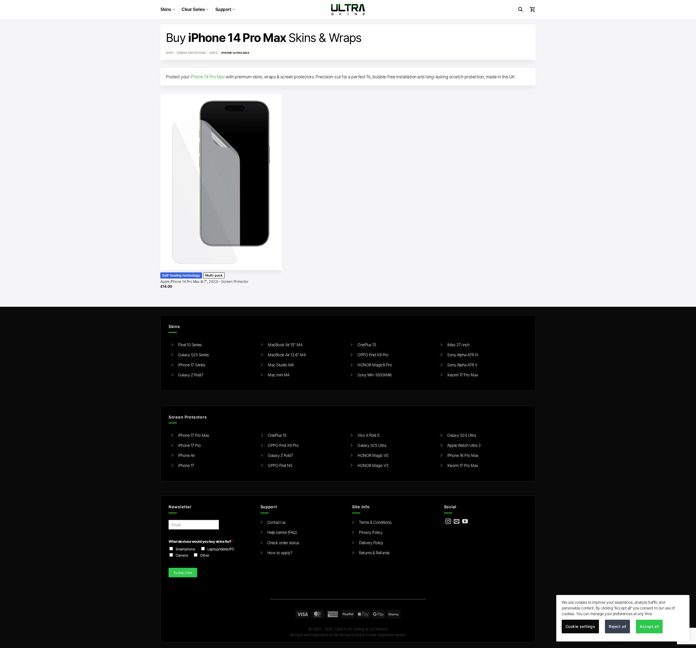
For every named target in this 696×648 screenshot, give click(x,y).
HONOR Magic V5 (373, 455)
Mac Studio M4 (281, 364)
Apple (213, 52)
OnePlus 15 (367, 344)
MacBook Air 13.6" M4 (287, 354)
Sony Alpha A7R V (462, 364)
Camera (182, 555)
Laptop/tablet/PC (220, 549)
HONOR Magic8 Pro (375, 364)
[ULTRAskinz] (348, 9)
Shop (169, 52)
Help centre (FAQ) (282, 532)
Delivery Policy (371, 542)
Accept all (649, 626)
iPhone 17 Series (191, 364)
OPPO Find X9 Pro (373, 354)
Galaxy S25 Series (193, 354)
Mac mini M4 (279, 375)
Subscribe (182, 572)
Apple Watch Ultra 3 (464, 445)
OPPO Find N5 (280, 465)
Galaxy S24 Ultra (461, 435)
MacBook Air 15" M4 (285, 344)
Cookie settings (580, 626)
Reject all (617, 626)
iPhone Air (186, 455)
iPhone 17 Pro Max (193, 435)
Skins (165, 9)
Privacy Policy (370, 532)
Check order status (283, 542)
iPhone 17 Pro (189, 445)
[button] (520, 9)
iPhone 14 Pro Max (207, 76)
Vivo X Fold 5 (369, 435)
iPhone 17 (186, 465)
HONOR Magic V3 (373, 465)
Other (204, 555)
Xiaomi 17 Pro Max (462, 375)
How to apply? (279, 552)
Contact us (276, 522)
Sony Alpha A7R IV (462, 354)
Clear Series (193, 9)
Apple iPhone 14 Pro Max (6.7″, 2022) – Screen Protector (204, 281)
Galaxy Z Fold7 (190, 375)
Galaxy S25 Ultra (372, 445)
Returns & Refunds (374, 552)
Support (223, 9)
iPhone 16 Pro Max (463, 455)
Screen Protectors (191, 52)
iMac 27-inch (458, 344)
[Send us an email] (456, 522)
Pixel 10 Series (190, 344)
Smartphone (185, 549)
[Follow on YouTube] (465, 522)
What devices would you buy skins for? (201, 541)
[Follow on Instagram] (448, 522)
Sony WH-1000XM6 (375, 375)
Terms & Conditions (375, 522)
